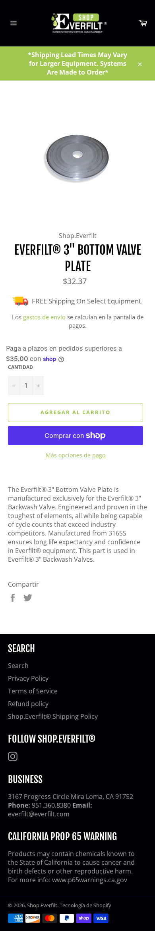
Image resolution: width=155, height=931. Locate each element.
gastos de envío (44, 317)
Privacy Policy (28, 678)
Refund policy (28, 703)
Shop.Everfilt (42, 905)
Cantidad (20, 367)
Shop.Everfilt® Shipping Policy (53, 716)
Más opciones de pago (75, 455)
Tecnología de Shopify (85, 905)
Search (18, 665)
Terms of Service (33, 691)
